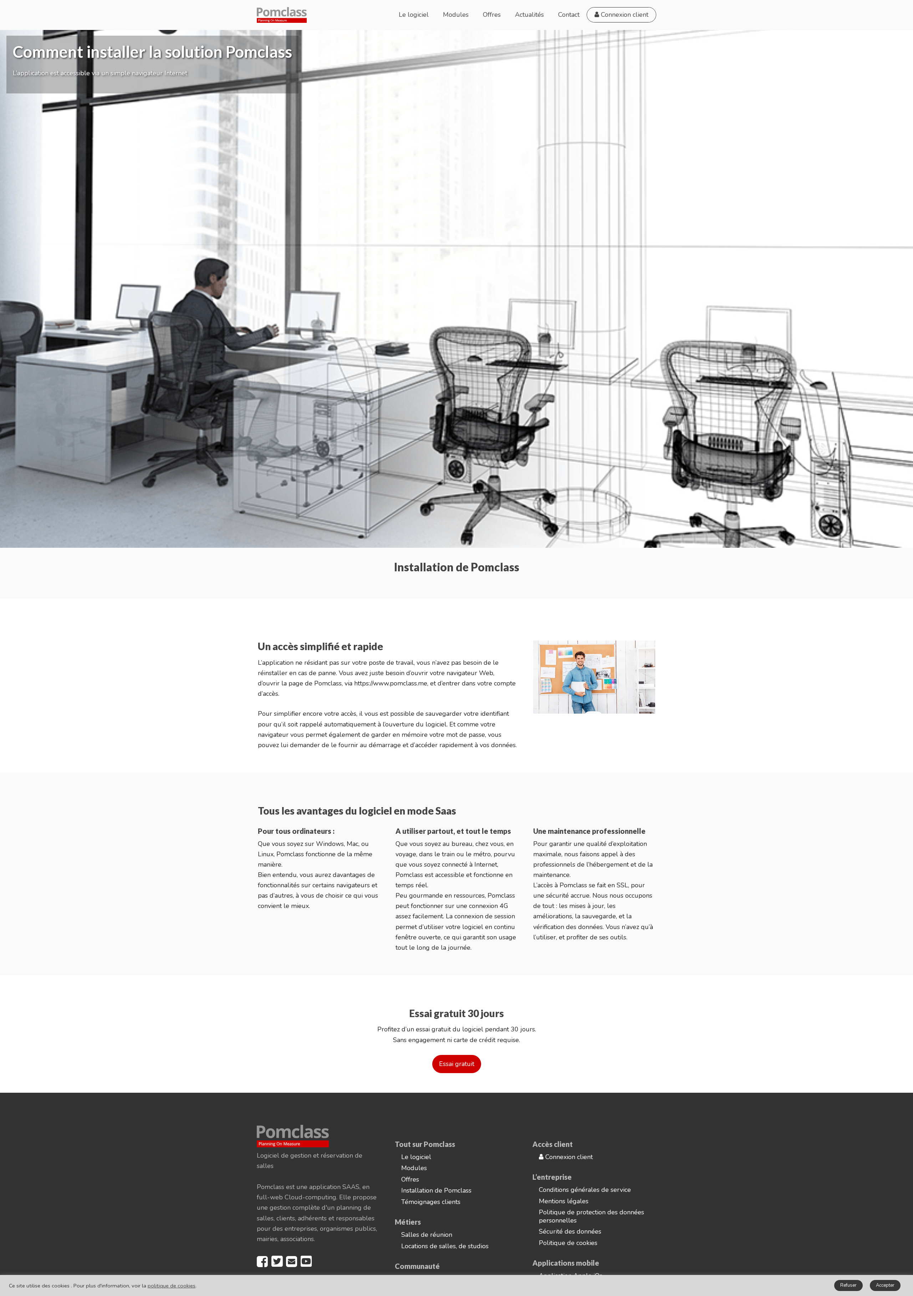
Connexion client (623, 14)
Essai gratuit (456, 1064)
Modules (456, 14)
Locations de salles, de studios (445, 1246)
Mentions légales (563, 1201)
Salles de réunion (426, 1234)
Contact (569, 14)
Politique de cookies (568, 1243)
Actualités (529, 14)
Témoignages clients (430, 1202)
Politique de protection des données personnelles (591, 1216)
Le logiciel (414, 14)
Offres (492, 14)
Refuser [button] (848, 1285)
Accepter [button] (885, 1285)
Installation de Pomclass (436, 1190)
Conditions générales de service (585, 1189)
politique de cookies (171, 1285)
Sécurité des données (570, 1231)
